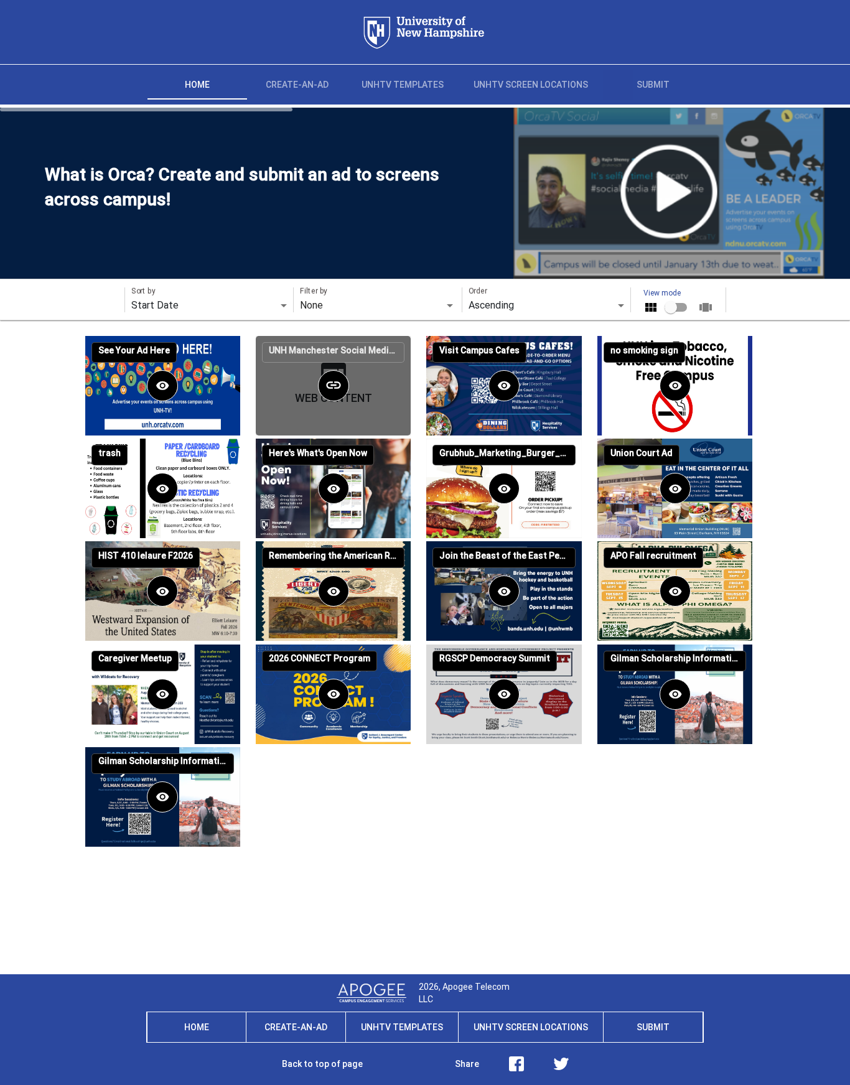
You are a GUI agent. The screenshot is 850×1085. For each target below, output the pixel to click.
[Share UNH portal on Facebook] (516, 1064)
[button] (162, 385)
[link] (333, 385)
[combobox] (377, 305)
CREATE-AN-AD (295, 1027)
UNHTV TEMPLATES (402, 1027)
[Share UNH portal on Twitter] (561, 1064)
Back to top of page (322, 1064)
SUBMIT (653, 1027)
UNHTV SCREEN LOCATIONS (531, 1027)
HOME (196, 1027)
